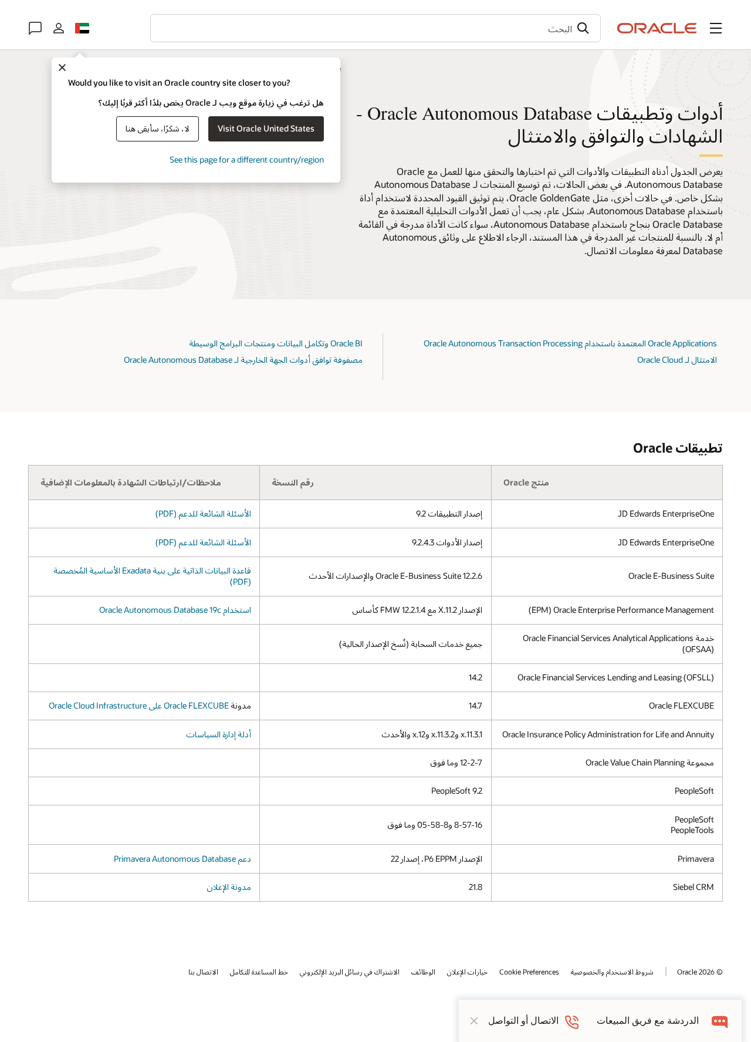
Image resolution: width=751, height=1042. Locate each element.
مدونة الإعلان (229, 886)
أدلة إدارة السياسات (218, 734)
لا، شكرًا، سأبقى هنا (158, 128)
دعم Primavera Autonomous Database (182, 858)
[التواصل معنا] (35, 28)
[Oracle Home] (657, 28)
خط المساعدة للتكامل (259, 971)
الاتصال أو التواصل (523, 1021)
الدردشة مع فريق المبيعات (648, 1021)
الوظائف (423, 971)
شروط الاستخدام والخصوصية (612, 971)
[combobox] (375, 28)
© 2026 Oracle (700, 971)
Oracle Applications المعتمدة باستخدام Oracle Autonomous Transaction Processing (570, 343)
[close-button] (474, 1021)
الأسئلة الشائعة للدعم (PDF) (203, 513)
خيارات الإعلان (467, 971)
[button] (716, 28)
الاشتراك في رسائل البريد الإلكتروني (350, 971)
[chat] (720, 1020)
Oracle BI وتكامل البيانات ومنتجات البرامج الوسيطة (276, 343)
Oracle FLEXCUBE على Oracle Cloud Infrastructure (139, 705)
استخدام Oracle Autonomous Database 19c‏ (175, 609)
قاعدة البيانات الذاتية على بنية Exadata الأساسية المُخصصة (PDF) (152, 576)
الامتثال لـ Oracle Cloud (677, 359)
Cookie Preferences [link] (529, 971)
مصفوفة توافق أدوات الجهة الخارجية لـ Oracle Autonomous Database (243, 359)
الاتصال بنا (203, 971)
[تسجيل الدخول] (59, 28)
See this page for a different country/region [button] (247, 159)
